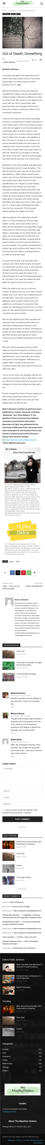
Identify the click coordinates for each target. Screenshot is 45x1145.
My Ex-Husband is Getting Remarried (27, 911)
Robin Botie (16, 739)
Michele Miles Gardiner (11, 915)
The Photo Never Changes (26, 674)
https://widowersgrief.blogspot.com (20, 440)
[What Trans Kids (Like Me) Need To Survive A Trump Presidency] (8, 968)
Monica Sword (17, 713)
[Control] (8, 868)
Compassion (12, 11)
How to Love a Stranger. (21, 906)
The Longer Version (23, 877)
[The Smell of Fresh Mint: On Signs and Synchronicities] (8, 666)
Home (4, 11)
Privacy (18, 1140)
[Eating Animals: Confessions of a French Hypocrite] (8, 979)
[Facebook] (12, 572)
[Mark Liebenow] (8, 59)
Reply (12, 707)
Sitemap (11, 1140)
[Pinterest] (23, 572)
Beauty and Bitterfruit (34, 586)
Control (19, 865)
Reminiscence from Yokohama (24, 948)
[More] (34, 572)
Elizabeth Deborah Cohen (11, 941)
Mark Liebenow (9, 62)
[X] (17, 572)
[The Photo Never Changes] (8, 677)
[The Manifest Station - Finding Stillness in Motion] (22, 1089)
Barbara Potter (18, 693)
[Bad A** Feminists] (8, 990)
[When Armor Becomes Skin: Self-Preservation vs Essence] (8, 845)
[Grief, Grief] (8, 654)
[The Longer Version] (8, 880)
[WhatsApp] (29, 572)
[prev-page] (3, 685)
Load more (21, 889)
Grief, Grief (20, 651)
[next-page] (7, 685)
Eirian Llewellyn (8, 937)
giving (11, 561)
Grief (18, 14)
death (13, 14)
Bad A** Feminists (23, 987)
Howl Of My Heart (16, 902)
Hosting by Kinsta (9, 1111)
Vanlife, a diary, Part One (26, 937)
